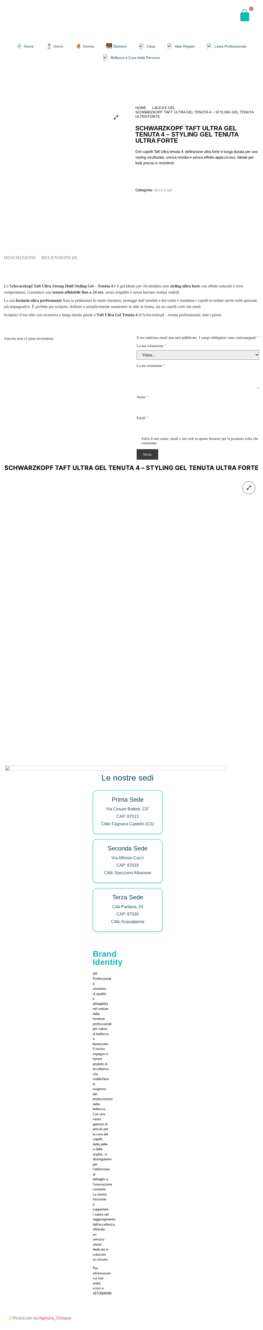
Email (142, 418)
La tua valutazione (151, 346)
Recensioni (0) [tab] (59, 257)
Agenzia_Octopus (55, 1318)
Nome (142, 397)
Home (140, 108)
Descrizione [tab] (20, 257)
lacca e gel (163, 108)
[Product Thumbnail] (116, 117)
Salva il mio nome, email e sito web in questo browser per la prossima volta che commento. (200, 441)
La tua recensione (151, 366)
